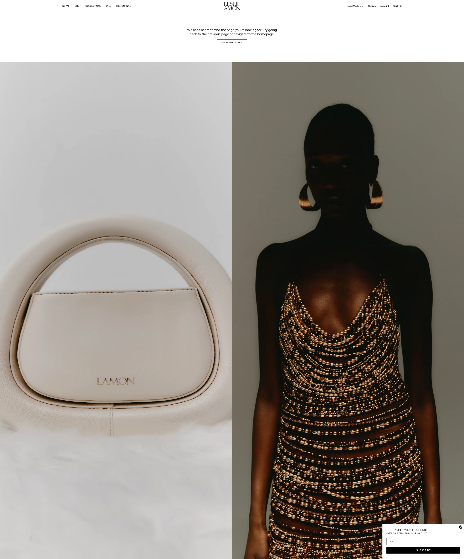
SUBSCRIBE (423, 550)
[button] (372, 6)
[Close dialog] (461, 527)
